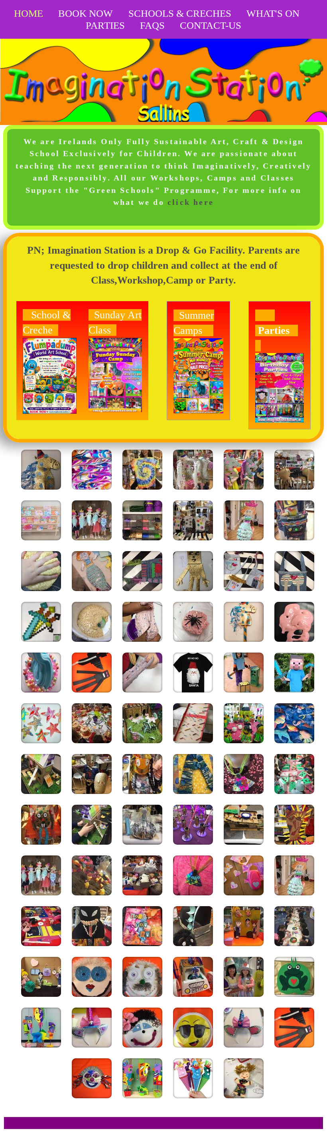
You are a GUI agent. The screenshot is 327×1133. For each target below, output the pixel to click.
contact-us (210, 25)
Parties (105, 25)
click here (190, 202)
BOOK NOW (85, 13)
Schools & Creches (179, 13)
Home (28, 13)
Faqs (152, 25)
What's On (272, 13)
